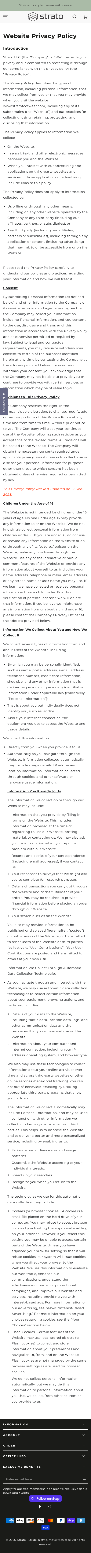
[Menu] (5, 16)
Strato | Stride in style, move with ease (44, 1539)
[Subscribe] (85, 1479)
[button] (74, 16)
